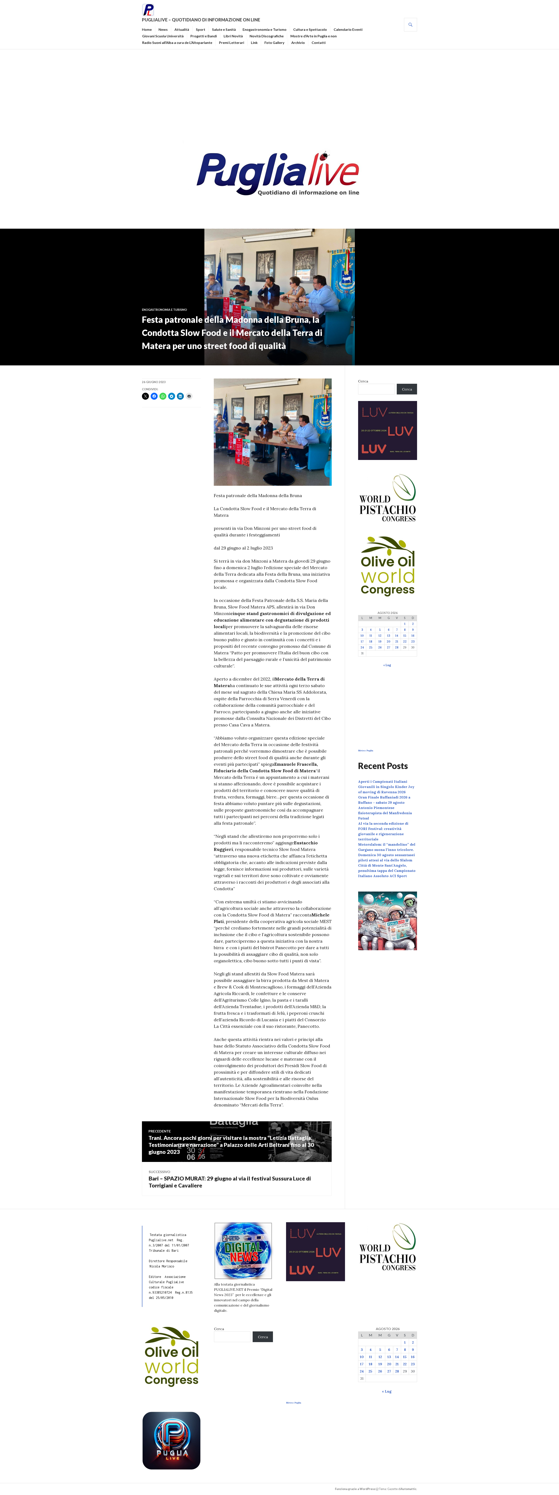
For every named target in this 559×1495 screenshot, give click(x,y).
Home (147, 29)
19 (379, 641)
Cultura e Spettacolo (310, 29)
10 (362, 636)
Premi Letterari (231, 42)
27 (388, 647)
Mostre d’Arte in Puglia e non (313, 36)
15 (404, 636)
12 (379, 636)
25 (370, 647)
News (163, 29)
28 (397, 647)
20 (388, 641)
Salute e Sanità (224, 29)
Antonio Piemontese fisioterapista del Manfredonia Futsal (385, 812)
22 (405, 641)
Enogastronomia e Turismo (264, 29)
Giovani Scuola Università (163, 36)
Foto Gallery (274, 42)
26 (380, 647)
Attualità (181, 29)
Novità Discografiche (267, 36)
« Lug (387, 665)
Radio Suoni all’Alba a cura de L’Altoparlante (177, 42)
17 (362, 641)
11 (370, 636)
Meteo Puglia (365, 750)
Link (254, 42)
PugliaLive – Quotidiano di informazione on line (201, 19)
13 (388, 636)
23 (413, 641)
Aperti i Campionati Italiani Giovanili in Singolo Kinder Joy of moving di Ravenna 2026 (386, 786)
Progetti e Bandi (203, 36)
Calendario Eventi (348, 29)
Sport (200, 29)
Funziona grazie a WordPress (355, 1489)
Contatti (319, 42)
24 (362, 647)
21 (396, 641)
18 (370, 641)
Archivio (298, 42)
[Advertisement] (279, 93)
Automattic (408, 1489)
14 (396, 636)
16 (412, 636)
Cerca (363, 381)
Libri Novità (233, 36)
